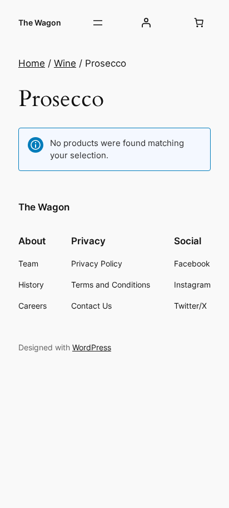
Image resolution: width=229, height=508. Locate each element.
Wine (65, 63)
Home (31, 63)
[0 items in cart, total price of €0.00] (199, 22)
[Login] (145, 22)
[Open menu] (97, 22)
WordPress (91, 347)
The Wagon (39, 22)
